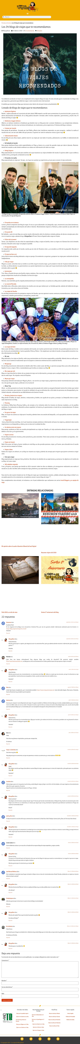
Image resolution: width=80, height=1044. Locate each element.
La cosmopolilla (9, 278)
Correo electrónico (7, 987)
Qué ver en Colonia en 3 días (22, 1027)
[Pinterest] (58, 1038)
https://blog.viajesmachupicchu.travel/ (16, 628)
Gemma (8, 700)
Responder (8, 633)
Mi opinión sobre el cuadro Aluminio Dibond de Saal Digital (19, 546)
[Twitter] (31, 1038)
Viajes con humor (10, 442)
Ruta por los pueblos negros (22, 1013)
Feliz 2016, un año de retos (9, 612)
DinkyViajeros (9, 898)
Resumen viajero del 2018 (48, 552)
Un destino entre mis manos (13, 427)
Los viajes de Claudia (11, 291)
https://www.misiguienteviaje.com (45, 690)
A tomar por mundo (10, 128)
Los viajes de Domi (10, 347)
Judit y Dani (9, 816)
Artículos (9, 23)
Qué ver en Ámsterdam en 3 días (38, 1015)
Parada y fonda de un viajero (13, 395)
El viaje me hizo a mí (11, 254)
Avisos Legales (70, 1013)
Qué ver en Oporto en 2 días (38, 1024)
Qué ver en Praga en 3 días (38, 1030)
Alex (7, 687)
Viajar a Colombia (10, 749)
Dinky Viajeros (9, 150)
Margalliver (12, 639)
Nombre (4, 980)
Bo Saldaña (9, 926)
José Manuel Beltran (11, 871)
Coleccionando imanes (11, 135)
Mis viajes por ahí (10, 371)
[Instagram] (40, 1038)
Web (3, 993)
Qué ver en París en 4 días (38, 1027)
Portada (3, 23)
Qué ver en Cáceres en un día (22, 1016)
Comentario (5, 960)
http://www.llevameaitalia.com (14, 661)
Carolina (8, 781)
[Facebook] (22, 1038)
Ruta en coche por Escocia (54, 1016)
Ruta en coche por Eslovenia (54, 1022)
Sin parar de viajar (10, 412)
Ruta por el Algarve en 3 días (22, 1024)
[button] (27, 13)
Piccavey (7, 403)
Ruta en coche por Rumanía (54, 1019)
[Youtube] (49, 1038)
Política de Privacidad (70, 1016)
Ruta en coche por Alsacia (54, 1013)
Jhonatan (8, 622)
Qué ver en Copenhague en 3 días (38, 1020)
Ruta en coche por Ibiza (54, 1025)
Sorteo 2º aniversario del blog (50, 612)
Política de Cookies (70, 1019)
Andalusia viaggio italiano (12, 121)
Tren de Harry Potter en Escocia (21, 1020)
